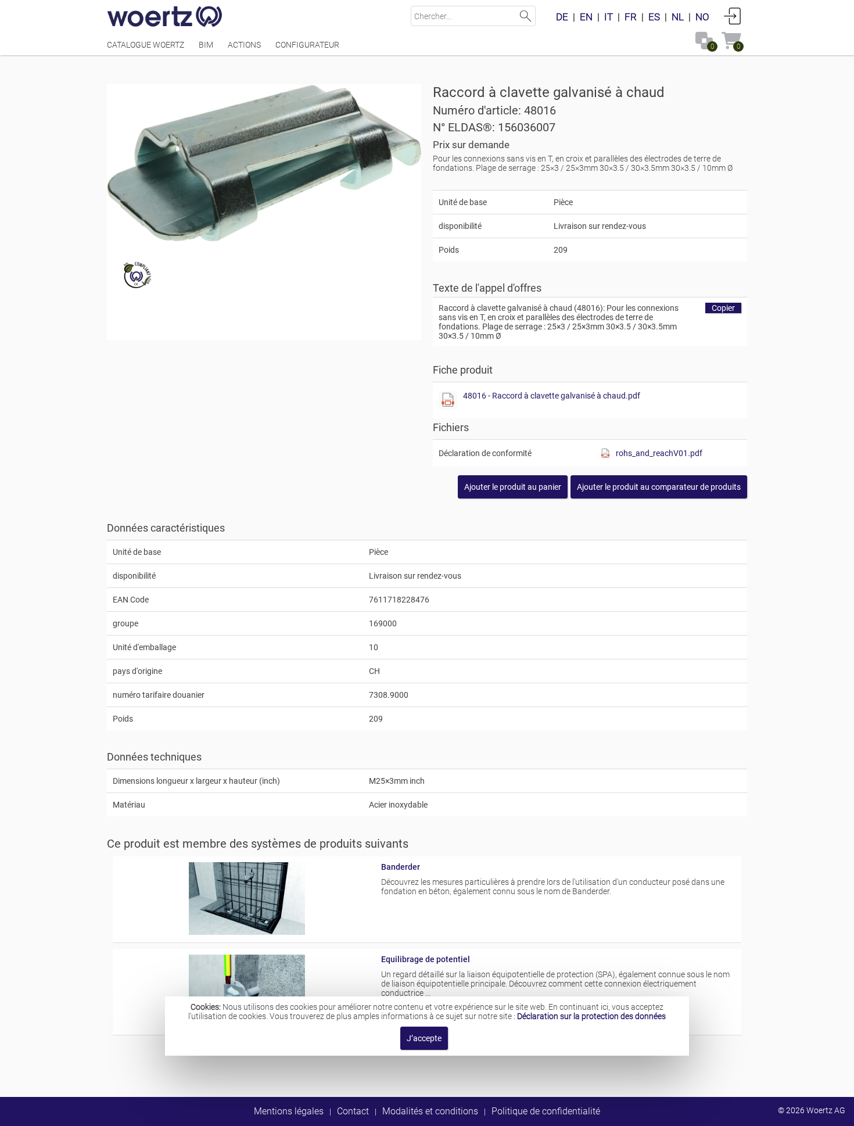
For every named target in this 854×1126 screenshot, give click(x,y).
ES (654, 17)
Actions (244, 44)
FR (631, 17)
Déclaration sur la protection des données (591, 1016)
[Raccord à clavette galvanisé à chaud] (264, 162)
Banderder (400, 867)
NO (702, 17)
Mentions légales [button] (289, 1111)
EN (586, 17)
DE (562, 17)
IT (608, 17)
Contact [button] (353, 1111)
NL (678, 17)
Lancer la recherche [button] (525, 16)
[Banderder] (247, 932)
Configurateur (307, 44)
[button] (658, 487)
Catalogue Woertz (145, 44)
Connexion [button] (732, 15)
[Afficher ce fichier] (448, 400)
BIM (206, 44)
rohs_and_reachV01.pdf (659, 453)
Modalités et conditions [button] (430, 1111)
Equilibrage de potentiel (425, 959)
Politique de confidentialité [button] (545, 1111)
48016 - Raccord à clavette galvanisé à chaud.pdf (551, 395)
